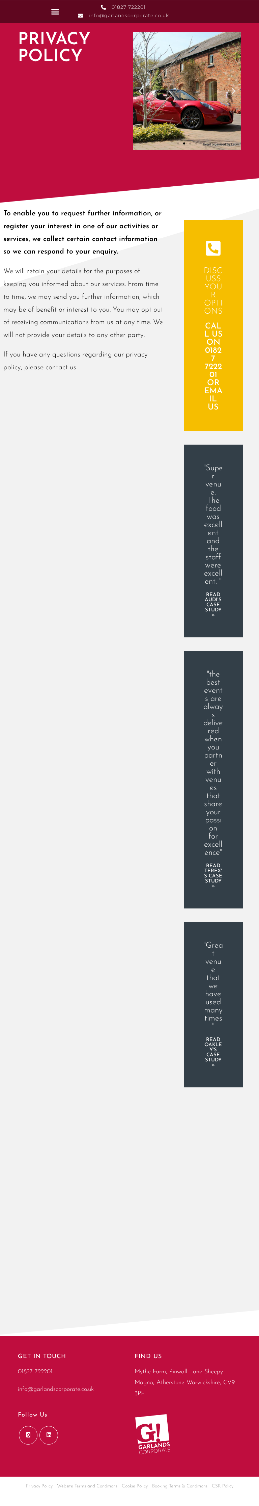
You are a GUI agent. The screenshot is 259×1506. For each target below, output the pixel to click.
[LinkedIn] (48, 1435)
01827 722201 (35, 1372)
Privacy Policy (39, 1486)
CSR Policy (222, 1486)
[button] (55, 11)
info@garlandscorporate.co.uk (56, 1389)
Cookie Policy (135, 1486)
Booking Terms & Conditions (179, 1486)
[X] (28, 1435)
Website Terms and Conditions (87, 1486)
